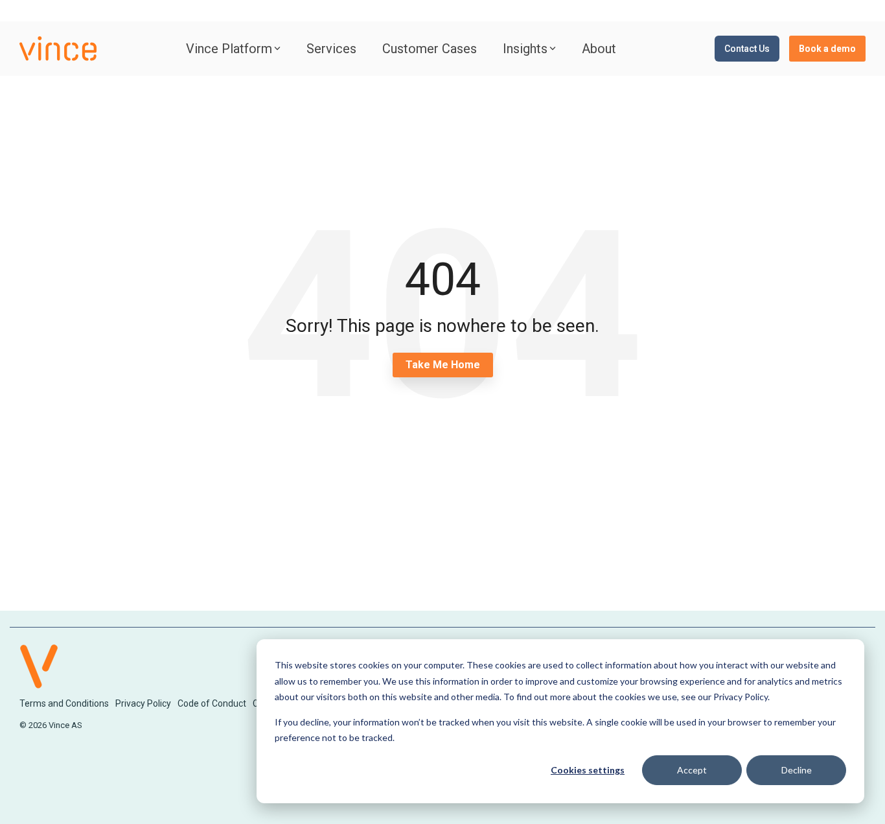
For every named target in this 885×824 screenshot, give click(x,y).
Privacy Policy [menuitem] (143, 703)
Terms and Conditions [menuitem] (64, 703)
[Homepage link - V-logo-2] (38, 682)
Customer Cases (429, 48)
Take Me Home (443, 365)
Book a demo (827, 48)
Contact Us (747, 48)
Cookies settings (588, 769)
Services (331, 48)
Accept (692, 769)
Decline (796, 769)
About (599, 48)
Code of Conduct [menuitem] (212, 703)
